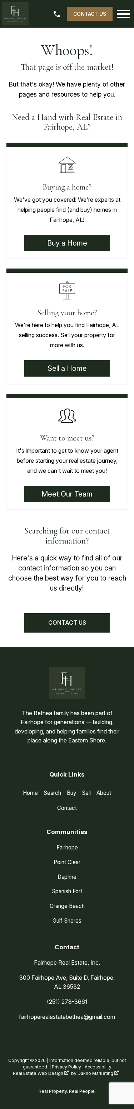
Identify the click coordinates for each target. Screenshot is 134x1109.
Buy (71, 792)
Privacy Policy (66, 1067)
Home (30, 792)
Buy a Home (67, 243)
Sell (86, 792)
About (103, 792)
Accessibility (98, 1067)
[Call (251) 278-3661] (58, 14)
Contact (67, 808)
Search (52, 792)
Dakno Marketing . (99, 1073)
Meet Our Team (67, 494)
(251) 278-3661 (67, 1001)
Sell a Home (67, 368)
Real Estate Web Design (38, 1073)
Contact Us (89, 14)
